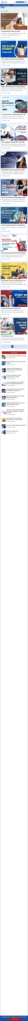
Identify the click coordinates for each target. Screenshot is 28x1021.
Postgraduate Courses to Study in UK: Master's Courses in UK (15, 389)
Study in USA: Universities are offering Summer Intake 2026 (14, 369)
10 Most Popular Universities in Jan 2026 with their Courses (15, 403)
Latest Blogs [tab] (14, 352)
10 (15, 346)
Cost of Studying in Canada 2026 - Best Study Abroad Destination (15, 383)
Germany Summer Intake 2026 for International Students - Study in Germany (15, 411)
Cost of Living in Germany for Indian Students (16, 362)
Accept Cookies (15, 1019)
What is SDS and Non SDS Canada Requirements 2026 (15, 396)
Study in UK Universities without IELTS (16, 425)
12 (21, 346)
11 (18, 346)
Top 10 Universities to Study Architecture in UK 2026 (13, 376)
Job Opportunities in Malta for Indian (16, 356)
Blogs (7, 11)
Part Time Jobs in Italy (12, 431)
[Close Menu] (26, 2)
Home (2, 11)
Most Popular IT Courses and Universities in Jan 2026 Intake (14, 418)
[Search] (14, 2)
